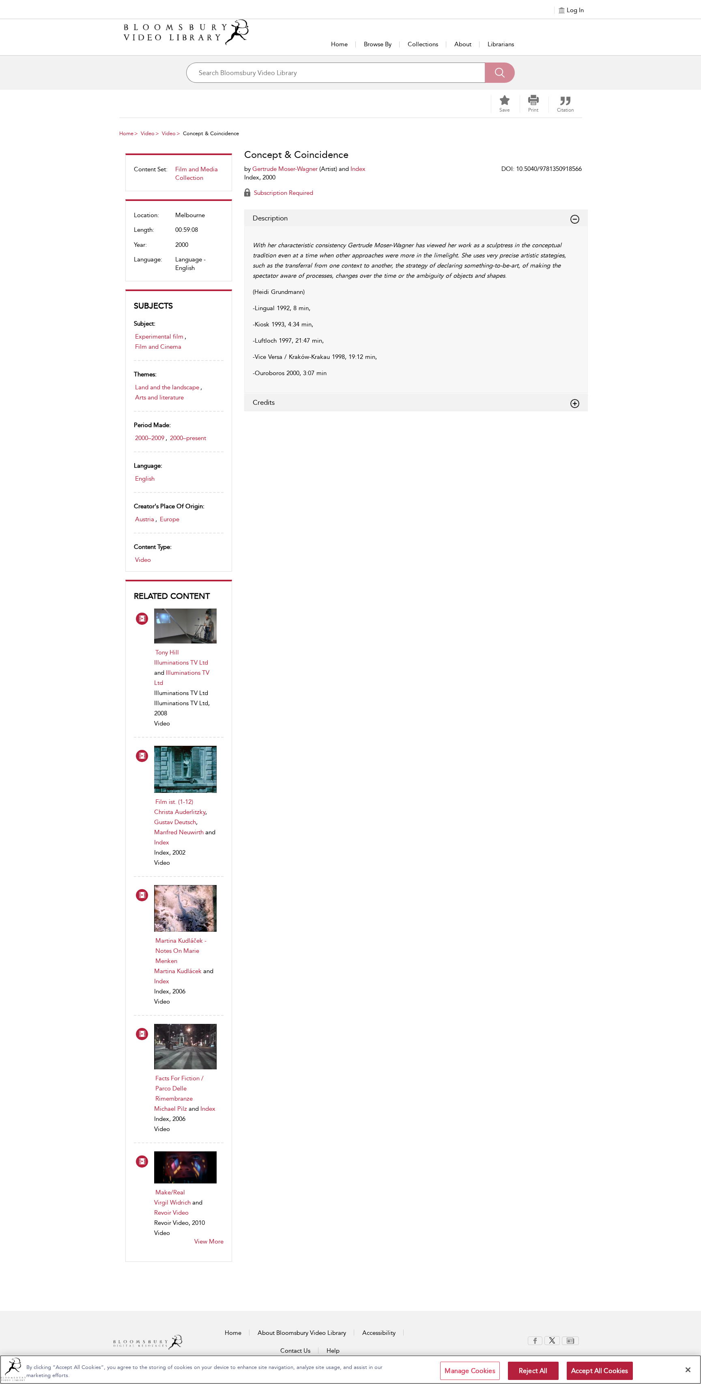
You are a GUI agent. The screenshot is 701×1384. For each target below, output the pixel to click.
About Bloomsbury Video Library (302, 1332)
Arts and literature (159, 397)
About (462, 44)
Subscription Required (282, 192)
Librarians (501, 44)
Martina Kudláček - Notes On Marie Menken (180, 951)
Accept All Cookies (599, 1371)
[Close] (688, 1370)
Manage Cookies (470, 1371)
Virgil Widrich (172, 1202)
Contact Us (295, 1350)
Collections (423, 44)
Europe (169, 519)
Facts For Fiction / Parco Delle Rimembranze (179, 1088)
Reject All (533, 1371)
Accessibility (379, 1332)
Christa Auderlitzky (179, 812)
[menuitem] (179, 177)
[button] (533, 104)
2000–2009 (149, 438)
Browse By (377, 44)
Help (333, 1350)
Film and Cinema (158, 346)
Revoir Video (171, 1212)
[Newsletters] (570, 1340)
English (145, 478)
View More (209, 1241)
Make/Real (170, 1192)
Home (339, 44)
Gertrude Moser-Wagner (285, 169)
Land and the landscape (167, 387)
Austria (144, 519)
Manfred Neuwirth (179, 832)
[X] (552, 1340)
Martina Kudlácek (178, 971)
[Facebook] (535, 1340)
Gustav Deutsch (175, 822)
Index (161, 842)
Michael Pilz (170, 1108)
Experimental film (159, 336)
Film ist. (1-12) (174, 801)
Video (148, 133)
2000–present (188, 438)
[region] (350, 1369)
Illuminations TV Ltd (181, 662)
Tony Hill (167, 652)
